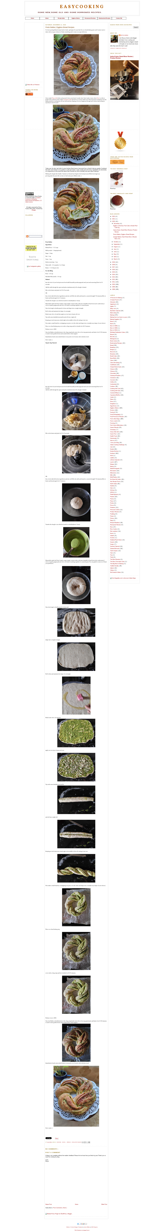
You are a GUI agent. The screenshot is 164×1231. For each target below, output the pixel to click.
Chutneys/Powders (115, 375)
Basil (64, 1142)
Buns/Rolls (113, 358)
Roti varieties (114, 531)
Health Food (113, 436)
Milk (111, 475)
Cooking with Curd (115, 388)
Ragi (111, 520)
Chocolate (113, 373)
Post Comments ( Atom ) (60, 1207)
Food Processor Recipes (117, 416)
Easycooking (82, 7)
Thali (111, 557)
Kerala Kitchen (114, 451)
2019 (113, 262)
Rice (111, 527)
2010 (113, 284)
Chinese (112, 371)
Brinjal (112, 349)
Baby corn (113, 308)
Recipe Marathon (115, 522)
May (115, 254)
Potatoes (113, 507)
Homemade (113, 438)
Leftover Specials (115, 460)
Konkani (112, 453)
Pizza (112, 505)
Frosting (112, 423)
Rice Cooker (113, 529)
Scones (112, 537)
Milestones (113, 473)
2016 (113, 269)
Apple (112, 306)
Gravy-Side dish (114, 432)
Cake (111, 360)
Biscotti (112, 336)
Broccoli (112, 351)
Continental (113, 384)
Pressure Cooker (115, 509)
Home (76, 1204)
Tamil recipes (114, 550)
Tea (111, 555)
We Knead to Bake (115, 572)
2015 (113, 272)
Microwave (113, 470)
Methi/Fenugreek (115, 468)
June (115, 251)
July (115, 249)
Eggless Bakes (77, 1142)
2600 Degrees (94, 1227)
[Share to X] (87, 1142)
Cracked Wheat (114, 393)
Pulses (112, 518)
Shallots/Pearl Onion (116, 540)
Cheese (112, 369)
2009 (113, 287)
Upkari (112, 568)
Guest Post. (113, 434)
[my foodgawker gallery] (34, 266)
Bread (69, 1142)
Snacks (112, 542)
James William (87, 1227)
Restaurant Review (115, 524)
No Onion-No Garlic (115, 479)
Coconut (112, 380)
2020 (113, 221)
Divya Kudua (124, 35)
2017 (113, 267)
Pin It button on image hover (82, 1230)
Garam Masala (114, 427)
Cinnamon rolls (67, 99)
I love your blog (114, 442)
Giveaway (113, 429)
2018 (113, 264)
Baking (59, 1142)
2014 (113, 274)
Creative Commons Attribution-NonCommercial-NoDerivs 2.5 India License (33, 200)
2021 (113, 219)
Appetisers (113, 304)
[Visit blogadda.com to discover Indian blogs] (123, 578)
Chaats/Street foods (116, 367)
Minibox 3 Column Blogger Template (74, 1227)
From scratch (114, 421)
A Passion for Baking (116, 297)
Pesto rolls (54, 98)
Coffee (112, 382)
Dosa (111, 401)
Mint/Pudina (113, 477)
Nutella (112, 486)
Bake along (113, 313)
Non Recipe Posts (115, 481)
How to (112, 440)
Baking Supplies (114, 319)
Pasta (112, 499)
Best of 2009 (114, 328)
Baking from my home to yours (119, 317)
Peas (111, 501)
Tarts (111, 553)
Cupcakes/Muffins (115, 395)
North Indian (113, 483)
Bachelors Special (115, 310)
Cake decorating (114, 362)
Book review (113, 341)
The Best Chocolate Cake (117, 561)
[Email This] (83, 1142)
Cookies (112, 386)
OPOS (112, 492)
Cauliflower (113, 364)
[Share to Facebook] (89, 1142)
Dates (112, 399)
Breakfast (113, 347)
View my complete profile (118, 48)
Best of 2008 (114, 326)
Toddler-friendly (114, 566)
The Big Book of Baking (117, 563)
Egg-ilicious (113, 406)
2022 (113, 216)
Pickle (112, 503)
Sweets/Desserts (115, 548)
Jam (111, 447)
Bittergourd (113, 338)
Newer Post (48, 1204)
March (115, 259)
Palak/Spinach (114, 494)
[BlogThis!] (85, 1142)
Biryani (112, 334)
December (117, 223)
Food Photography (115, 414)
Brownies (113, 354)
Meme (112, 466)
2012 (113, 279)
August (116, 246)
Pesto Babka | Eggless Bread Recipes (123, 234)
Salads (112, 535)
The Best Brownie (115, 559)
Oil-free (112, 490)
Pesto (98, 98)
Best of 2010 (114, 330)
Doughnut (113, 403)
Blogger (34, 210)
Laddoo (112, 457)
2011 (113, 282)
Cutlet (112, 397)
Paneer (112, 496)
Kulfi (111, 455)
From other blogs (115, 418)
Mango (112, 464)
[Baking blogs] (120, 151)
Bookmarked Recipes (116, 343)
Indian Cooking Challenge (117, 444)
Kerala (112, 449)
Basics (112, 321)
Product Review (114, 511)
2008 (113, 289)
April (115, 256)
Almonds (112, 302)
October (116, 241)
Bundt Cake (113, 356)
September (117, 244)
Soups (112, 544)
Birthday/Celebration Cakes (118, 332)
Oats (111, 488)
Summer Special (115, 546)
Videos (112, 570)
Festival (112, 412)
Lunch (112, 462)
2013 (113, 277)
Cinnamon (113, 377)
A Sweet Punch (114, 300)
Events (112, 410)
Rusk (111, 533)
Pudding (112, 514)
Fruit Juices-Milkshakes (117, 425)
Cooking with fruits (115, 390)
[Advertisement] (82, 20)
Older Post (104, 1204)
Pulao (112, 516)
